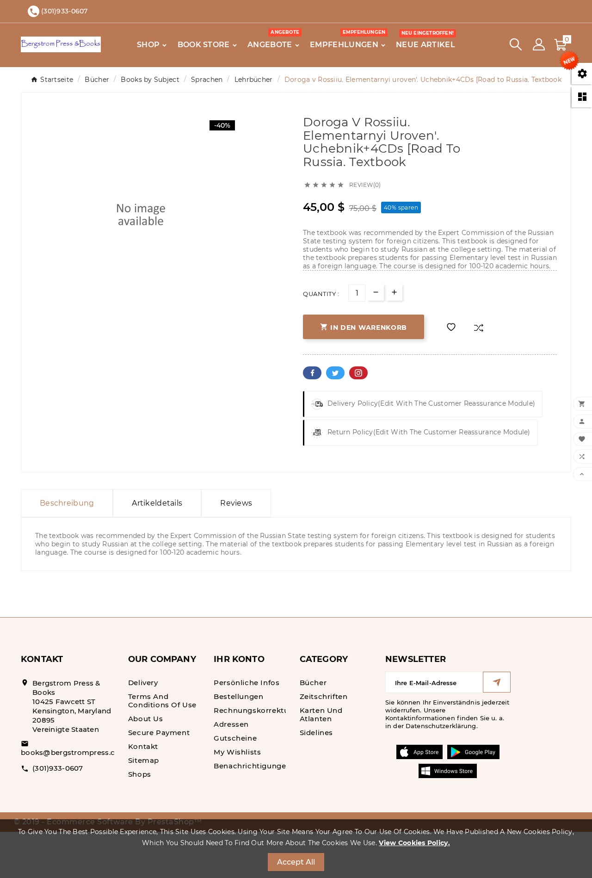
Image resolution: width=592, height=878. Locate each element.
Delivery (143, 682)
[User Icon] (539, 44)
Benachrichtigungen (252, 765)
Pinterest (358, 372)
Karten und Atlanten (321, 714)
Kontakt (143, 746)
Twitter (335, 372)
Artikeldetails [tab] (157, 503)
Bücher (313, 682)
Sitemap (143, 760)
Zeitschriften (324, 696)
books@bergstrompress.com (74, 752)
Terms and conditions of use (162, 700)
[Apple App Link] (419, 751)
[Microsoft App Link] (448, 770)
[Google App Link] (473, 751)
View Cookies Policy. (414, 843)
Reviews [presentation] (236, 503)
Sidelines (316, 732)
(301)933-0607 (57, 768)
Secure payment (159, 732)
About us (145, 718)
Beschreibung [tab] (67, 503)
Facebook (312, 372)
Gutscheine (235, 738)
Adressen (231, 724)
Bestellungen (238, 696)
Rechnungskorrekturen (257, 710)
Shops (139, 774)
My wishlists (237, 752)
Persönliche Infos (246, 682)
